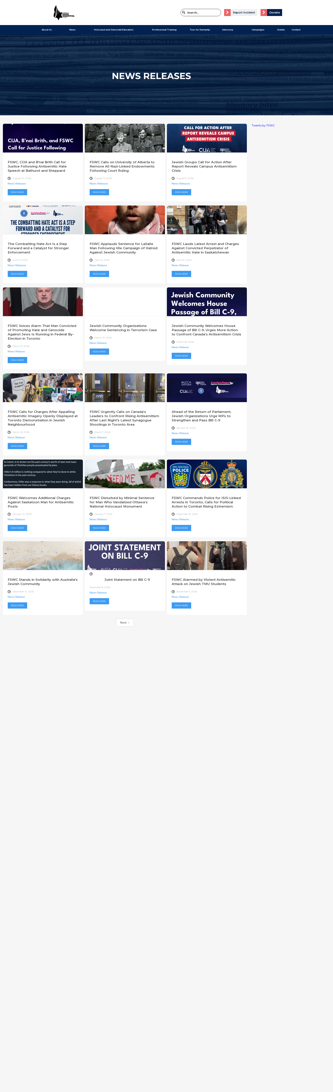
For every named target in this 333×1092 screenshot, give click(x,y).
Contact (296, 29)
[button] (45, 29)
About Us (47, 29)
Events (281, 29)
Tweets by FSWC (263, 125)
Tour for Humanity (200, 29)
